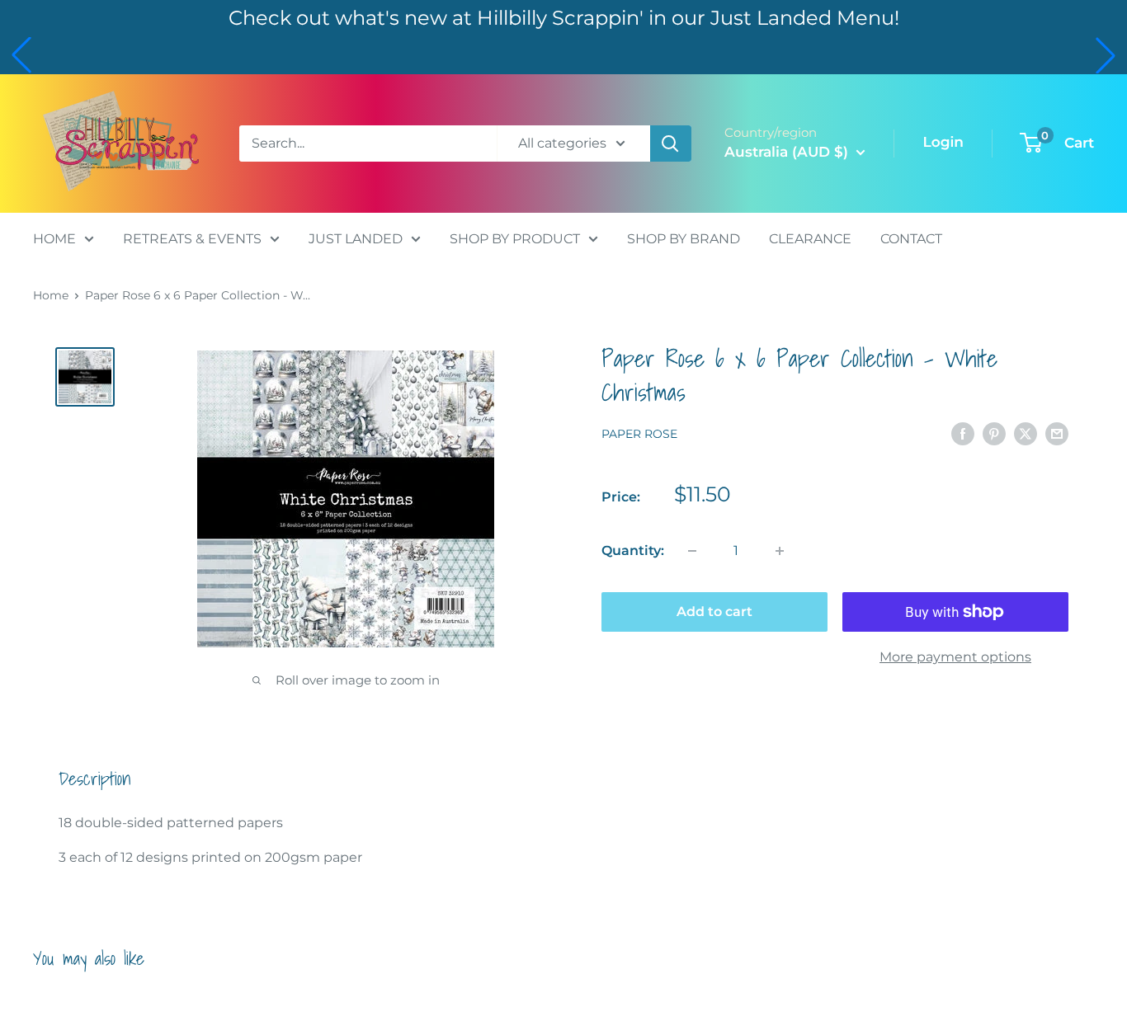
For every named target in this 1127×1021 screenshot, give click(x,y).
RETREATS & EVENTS (192, 238)
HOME (54, 238)
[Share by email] (1056, 433)
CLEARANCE (810, 238)
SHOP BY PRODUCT (515, 238)
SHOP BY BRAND (683, 238)
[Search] (670, 143)
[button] (21, 55)
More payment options (955, 657)
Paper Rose (639, 434)
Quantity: (632, 550)
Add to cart (714, 611)
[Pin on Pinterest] (994, 433)
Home (50, 295)
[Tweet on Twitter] (1025, 433)
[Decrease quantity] (692, 551)
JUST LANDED (356, 238)
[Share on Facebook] (962, 433)
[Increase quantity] (779, 551)
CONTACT (911, 238)
